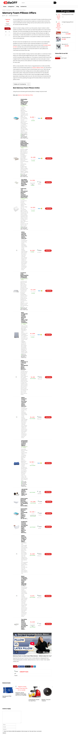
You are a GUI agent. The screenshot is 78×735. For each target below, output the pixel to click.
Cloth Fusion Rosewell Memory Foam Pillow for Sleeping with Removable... (24, 502)
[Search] (55, 3)
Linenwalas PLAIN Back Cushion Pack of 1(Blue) (24, 443)
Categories (11, 6)
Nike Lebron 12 (65, 44)
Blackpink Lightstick (66, 37)
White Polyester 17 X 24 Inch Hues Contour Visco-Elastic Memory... (24, 402)
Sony (63, 16)
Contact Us (23, 6)
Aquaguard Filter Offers (6, 696)
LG (62, 24)
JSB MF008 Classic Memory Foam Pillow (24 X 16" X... (24, 492)
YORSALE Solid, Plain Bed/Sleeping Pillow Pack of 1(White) (24, 143)
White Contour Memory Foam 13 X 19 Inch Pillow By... (24, 235)
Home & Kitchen (15, 15)
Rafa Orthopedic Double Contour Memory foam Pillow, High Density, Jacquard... (24, 317)
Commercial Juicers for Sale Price (34, 700)
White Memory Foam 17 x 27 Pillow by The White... (24, 538)
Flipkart (38, 67)
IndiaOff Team (7, 24)
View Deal (48, 118)
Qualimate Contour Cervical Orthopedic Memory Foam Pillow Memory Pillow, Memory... (24, 527)
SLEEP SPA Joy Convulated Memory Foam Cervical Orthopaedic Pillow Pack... (24, 193)
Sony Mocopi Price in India (67, 14)
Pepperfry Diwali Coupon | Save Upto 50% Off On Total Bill (20, 694)
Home (4, 6)
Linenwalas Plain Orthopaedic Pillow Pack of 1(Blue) (24, 102)
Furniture (8, 10)
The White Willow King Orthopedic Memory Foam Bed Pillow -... (24, 182)
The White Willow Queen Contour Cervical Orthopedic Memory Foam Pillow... (24, 624)
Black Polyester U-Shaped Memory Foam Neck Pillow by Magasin (24, 581)
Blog (17, 6)
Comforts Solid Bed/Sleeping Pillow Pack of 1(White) (24, 275)
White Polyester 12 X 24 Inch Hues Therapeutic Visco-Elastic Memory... (24, 365)
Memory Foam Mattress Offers (25, 95)
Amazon (34, 67)
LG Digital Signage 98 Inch (67, 22)
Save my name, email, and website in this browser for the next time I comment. (23, 731)
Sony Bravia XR (65, 32)
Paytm (42, 67)
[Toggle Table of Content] (28, 84)
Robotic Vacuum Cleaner (46, 700)
